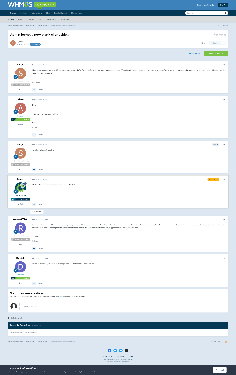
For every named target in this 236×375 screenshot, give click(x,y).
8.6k (21, 204)
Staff (40, 19)
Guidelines (30, 19)
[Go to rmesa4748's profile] (20, 228)
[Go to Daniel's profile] (20, 266)
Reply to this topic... (31, 306)
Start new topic (194, 53)
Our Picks (23, 13)
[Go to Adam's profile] (20, 108)
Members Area (76, 13)
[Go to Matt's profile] (20, 187)
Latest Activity (37, 13)
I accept (220, 370)
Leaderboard (64, 19)
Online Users (51, 19)
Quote (40, 90)
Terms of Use (39, 372)
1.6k (21, 124)
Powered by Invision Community (118, 361)
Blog (48, 13)
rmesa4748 (20, 219)
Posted (40, 65)
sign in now (60, 296)
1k (21, 283)
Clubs (20, 19)
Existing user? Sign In (205, 5)
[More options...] (223, 64)
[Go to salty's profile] (13, 43)
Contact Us (120, 356)
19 (21, 89)
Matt (20, 179)
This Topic (216, 13)
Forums (11, 19)
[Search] (225, 13)
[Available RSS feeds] (225, 341)
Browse (13, 13)
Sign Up (223, 5)
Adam (20, 99)
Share (203, 43)
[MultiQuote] (34, 89)
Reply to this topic (216, 53)
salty (21, 42)
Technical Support (60, 13)
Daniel (20, 258)
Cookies (130, 356)
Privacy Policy (108, 356)
